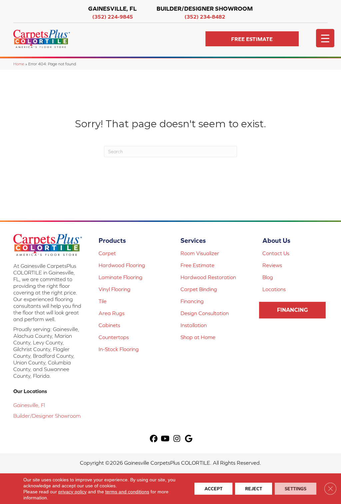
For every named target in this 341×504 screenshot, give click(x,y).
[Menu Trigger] (325, 38)
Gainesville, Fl (29, 405)
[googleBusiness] (188, 439)
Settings (295, 488)
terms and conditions (127, 491)
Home (18, 64)
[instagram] (177, 439)
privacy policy (72, 491)
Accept (213, 488)
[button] (252, 38)
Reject (253, 488)
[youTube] (165, 439)
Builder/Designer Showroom (47, 416)
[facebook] (154, 439)
